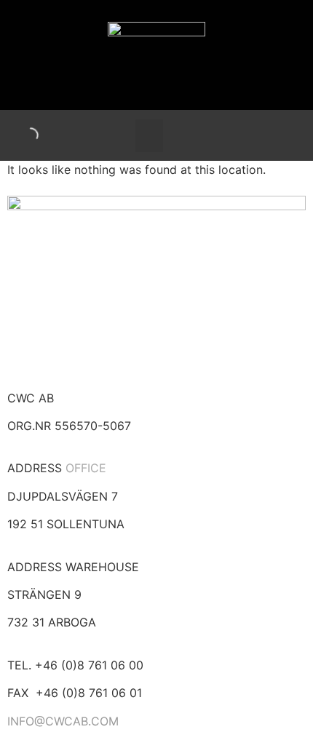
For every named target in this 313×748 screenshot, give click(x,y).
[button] (149, 135)
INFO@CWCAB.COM (63, 721)
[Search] (18, 135)
